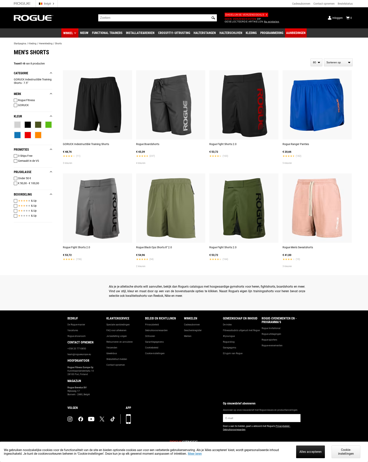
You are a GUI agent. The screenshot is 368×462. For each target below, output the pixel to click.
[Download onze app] (128, 419)
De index (227, 324)
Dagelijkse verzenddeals (244, 14)
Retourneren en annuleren (119, 342)
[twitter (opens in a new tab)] (102, 419)
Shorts (58, 43)
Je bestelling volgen (116, 336)
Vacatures (72, 330)
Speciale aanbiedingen (118, 324)
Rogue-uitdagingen (271, 334)
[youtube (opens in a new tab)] (91, 419)
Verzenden (111, 347)
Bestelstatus (345, 3)
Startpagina (20, 43)
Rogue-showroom (76, 336)
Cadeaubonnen (301, 3)
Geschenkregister (193, 330)
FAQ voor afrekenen (116, 330)
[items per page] (316, 62)
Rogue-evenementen (272, 345)
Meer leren (195, 453)
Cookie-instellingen (155, 353)
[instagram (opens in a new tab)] (70, 419)
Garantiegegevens (154, 342)
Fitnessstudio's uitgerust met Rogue (241, 330)
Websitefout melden (116, 359)
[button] (213, 17)
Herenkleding (46, 43)
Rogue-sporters (269, 339)
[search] (157, 17)
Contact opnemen (324, 3)
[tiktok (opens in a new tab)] (112, 419)
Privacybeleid (152, 324)
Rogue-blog (229, 342)
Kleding (32, 43)
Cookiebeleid (151, 347)
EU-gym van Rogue (232, 353)
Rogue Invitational (271, 328)
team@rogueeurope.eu (79, 354)
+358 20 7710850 (76, 348)
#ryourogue (229, 336)
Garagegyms (229, 347)
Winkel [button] (68, 33)
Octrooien (150, 336)
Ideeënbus (111, 353)
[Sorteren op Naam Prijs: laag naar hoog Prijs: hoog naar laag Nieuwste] (338, 62)
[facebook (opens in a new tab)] (80, 419)
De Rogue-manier (76, 324)
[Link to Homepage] (33, 18)
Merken (187, 336)
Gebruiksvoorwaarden (156, 330)
